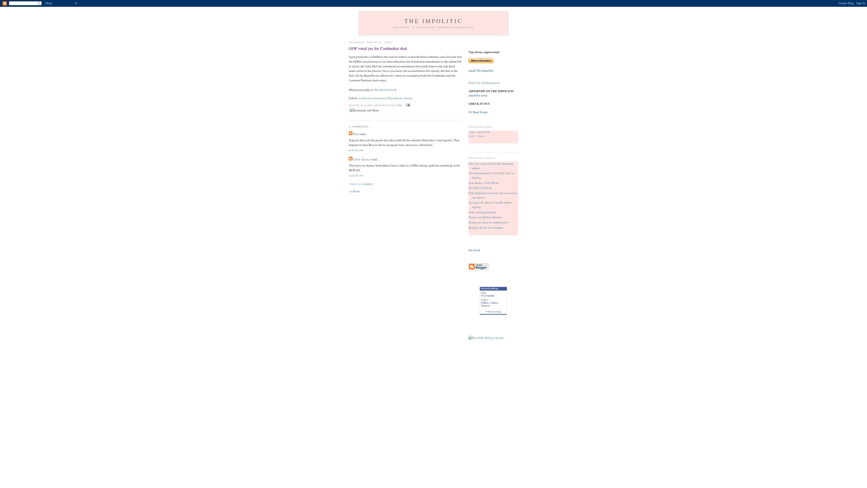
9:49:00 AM (356, 150)
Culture (494, 302)
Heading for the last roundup (485, 227)
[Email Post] (407, 105)
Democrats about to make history (488, 222)
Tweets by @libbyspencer (484, 83)
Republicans (395, 98)
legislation (379, 98)
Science (485, 305)
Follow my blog (493, 311)
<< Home (354, 191)
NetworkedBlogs (489, 288)
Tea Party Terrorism (480, 188)
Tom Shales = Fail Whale (483, 183)
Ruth (356, 134)
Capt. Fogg (476, 136)
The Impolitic (433, 21)
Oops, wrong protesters (482, 212)
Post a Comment (362, 184)
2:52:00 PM (356, 175)
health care (365, 98)
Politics (485, 302)
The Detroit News (384, 90)
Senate (408, 98)
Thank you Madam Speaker (485, 217)
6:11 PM (396, 105)
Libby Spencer (362, 159)
